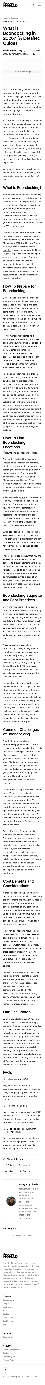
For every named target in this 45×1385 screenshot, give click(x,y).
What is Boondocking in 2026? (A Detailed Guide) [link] (15, 21)
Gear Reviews (8, 1337)
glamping (22, 155)
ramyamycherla (20, 54)
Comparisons (8, 1300)
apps (22, 497)
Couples (6, 1303)
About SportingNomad (12, 1349)
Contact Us (7, 1353)
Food (5, 1310)
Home (5, 18)
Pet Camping (8, 1317)
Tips (5, 1324)
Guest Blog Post (9, 1356)
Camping (14, 18)
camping (38, 194)
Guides (35, 54)
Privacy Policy (9, 1360)
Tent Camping (8, 1321)
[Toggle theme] (33, 4)
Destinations (8, 1307)
